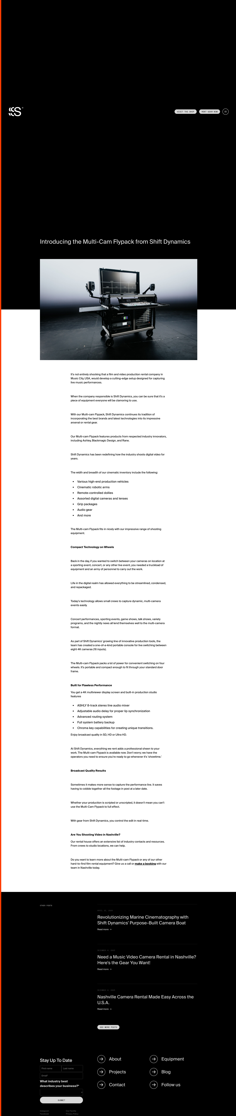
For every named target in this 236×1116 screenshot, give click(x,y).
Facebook (44, 1114)
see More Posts (108, 1027)
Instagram (44, 1111)
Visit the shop (185, 111)
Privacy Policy (72, 1114)
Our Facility (71, 1111)
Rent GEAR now (210, 111)
